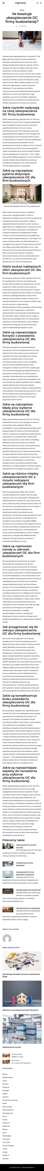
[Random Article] (37, 3)
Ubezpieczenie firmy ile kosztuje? (28, 890)
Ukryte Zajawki (8, 1145)
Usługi (4, 1152)
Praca (4, 1116)
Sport (4, 1133)
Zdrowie (5, 1158)
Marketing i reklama (10, 1100)
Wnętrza (5, 1155)
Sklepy (4, 1129)
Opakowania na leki (11, 1047)
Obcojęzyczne (7, 1113)
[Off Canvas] (3, 3)
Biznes (22, 10)
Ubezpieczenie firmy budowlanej (28, 908)
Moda (4, 1103)
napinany (20, 3)
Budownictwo (7, 1077)
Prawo (4, 1120)
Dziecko (5, 1084)
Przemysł (5, 1123)
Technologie (6, 1136)
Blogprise (31, 1167)
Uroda (4, 1149)
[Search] (41, 3)
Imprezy (5, 1097)
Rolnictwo (6, 1126)
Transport (6, 1139)
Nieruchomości (8, 1110)
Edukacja (5, 1087)
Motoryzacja (7, 1107)
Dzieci (4, 1081)
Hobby (4, 1094)
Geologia (5, 1090)
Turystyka (6, 1142)
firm (4, 59)
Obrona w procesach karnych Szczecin (20, 1010)
